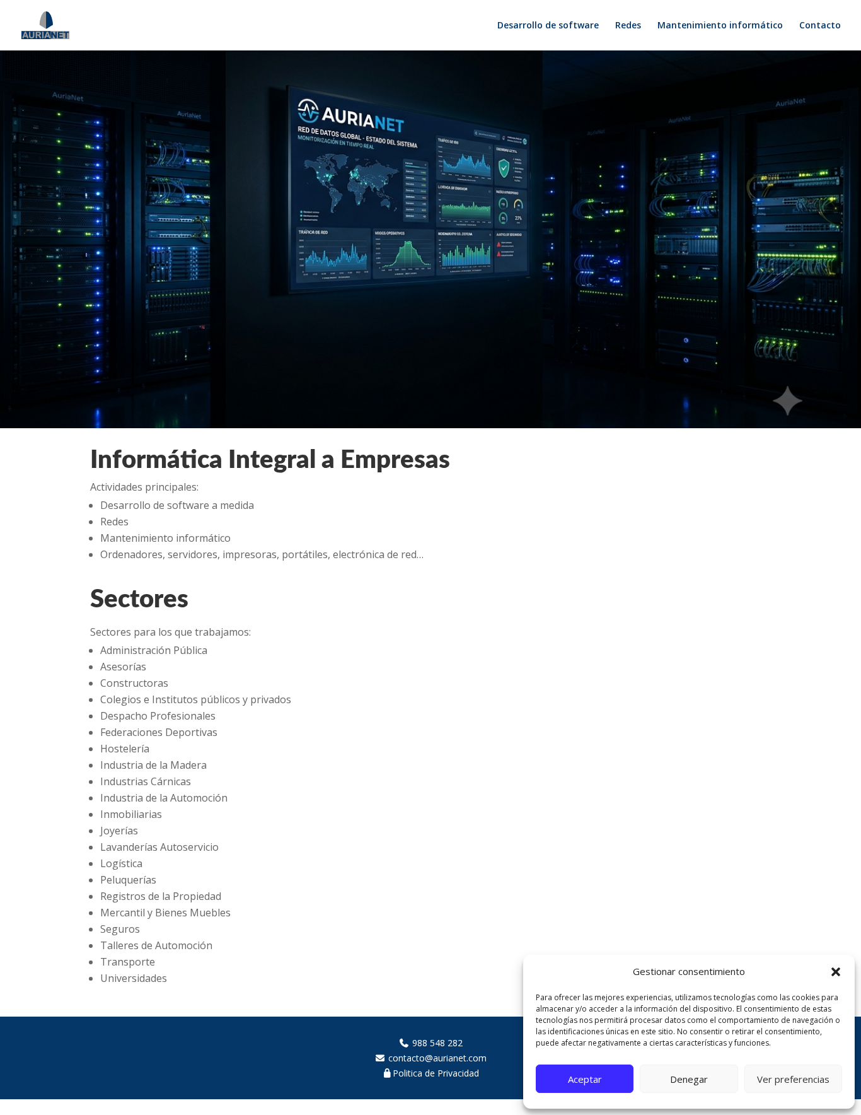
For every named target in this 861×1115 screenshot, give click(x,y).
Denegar (689, 1079)
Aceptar (585, 1079)
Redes (628, 26)
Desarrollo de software (548, 26)
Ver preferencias (793, 1079)
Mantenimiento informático (720, 26)
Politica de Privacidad (436, 1073)
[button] (835, 972)
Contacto (820, 26)
